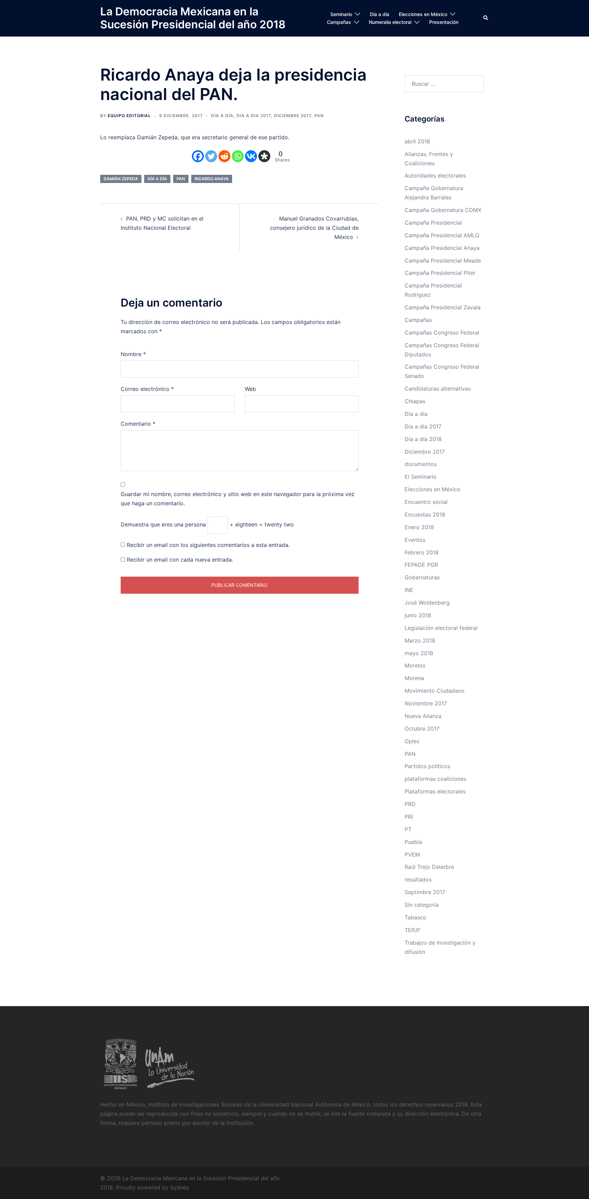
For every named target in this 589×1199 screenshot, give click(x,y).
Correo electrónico (147, 388)
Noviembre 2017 (426, 703)
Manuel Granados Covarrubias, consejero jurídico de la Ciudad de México (314, 227)
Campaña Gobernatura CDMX (443, 210)
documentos (421, 464)
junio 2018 (418, 615)
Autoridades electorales (435, 175)
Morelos (415, 665)
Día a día (379, 14)
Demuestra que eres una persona (163, 524)
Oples (412, 741)
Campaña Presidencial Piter (440, 272)
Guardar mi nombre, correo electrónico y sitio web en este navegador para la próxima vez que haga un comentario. (237, 499)
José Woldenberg (427, 602)
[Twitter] (211, 156)
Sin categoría (422, 904)
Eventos (415, 539)
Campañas (339, 22)
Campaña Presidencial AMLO (442, 235)
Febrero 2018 (422, 552)
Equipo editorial (129, 115)
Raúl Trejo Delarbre (429, 866)
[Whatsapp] (238, 156)
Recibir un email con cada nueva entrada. (180, 559)
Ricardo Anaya (212, 178)
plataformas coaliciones (435, 778)
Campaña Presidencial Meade (443, 260)
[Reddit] (224, 156)
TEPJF (412, 930)
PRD (410, 804)
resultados (418, 879)
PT (408, 829)
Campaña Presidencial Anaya (442, 247)
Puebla (413, 841)
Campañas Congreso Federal (442, 332)
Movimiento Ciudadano (435, 690)
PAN (319, 115)
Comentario (138, 423)
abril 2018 (417, 141)
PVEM (412, 854)
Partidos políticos (427, 766)
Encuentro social (426, 501)
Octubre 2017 (422, 728)
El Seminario (421, 476)
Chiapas (415, 401)
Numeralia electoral (390, 22)
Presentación (443, 22)
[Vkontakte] (251, 156)
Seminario (341, 14)
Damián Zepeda (121, 178)
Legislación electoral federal (441, 627)
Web (250, 388)
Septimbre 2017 (425, 892)
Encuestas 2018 (425, 514)
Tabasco (415, 917)
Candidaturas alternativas (438, 388)
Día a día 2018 (423, 439)
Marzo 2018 (420, 640)
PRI (409, 816)
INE (409, 590)
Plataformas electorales (435, 791)
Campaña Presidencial (433, 222)
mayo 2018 (419, 653)
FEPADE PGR (421, 564)
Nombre (133, 354)
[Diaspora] (264, 156)
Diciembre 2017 (292, 115)
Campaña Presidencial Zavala (443, 307)
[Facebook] (198, 156)
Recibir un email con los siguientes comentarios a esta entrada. (208, 544)
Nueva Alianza (423, 716)
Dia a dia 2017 (254, 115)
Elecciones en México (423, 14)
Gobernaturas (422, 577)
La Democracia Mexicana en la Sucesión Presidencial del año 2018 (193, 18)
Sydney (179, 1187)
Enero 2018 (419, 527)
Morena (414, 678)
